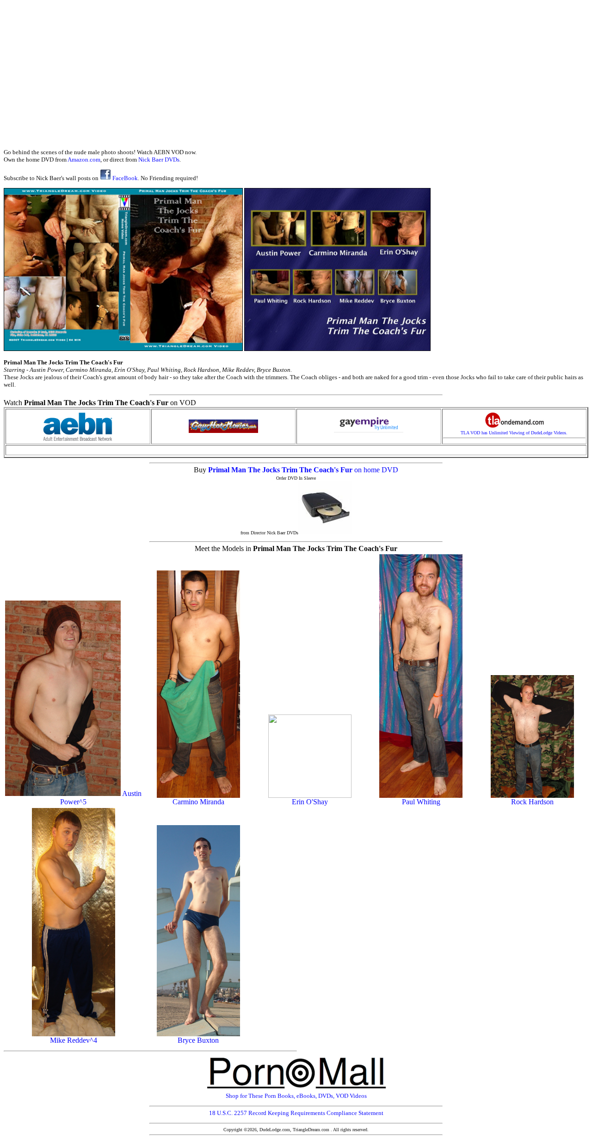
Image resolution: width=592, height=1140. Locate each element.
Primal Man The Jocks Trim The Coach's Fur (281, 470)
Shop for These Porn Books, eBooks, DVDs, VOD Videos (296, 1095)
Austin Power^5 (101, 797)
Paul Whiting (421, 802)
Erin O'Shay (310, 802)
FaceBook (124, 178)
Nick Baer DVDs (158, 159)
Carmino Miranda (198, 802)
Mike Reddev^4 (73, 1040)
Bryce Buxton (198, 1040)
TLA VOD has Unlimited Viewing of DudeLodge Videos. (514, 432)
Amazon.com (84, 159)
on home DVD (376, 470)
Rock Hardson (532, 802)
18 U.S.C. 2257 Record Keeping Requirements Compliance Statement (296, 1112)
